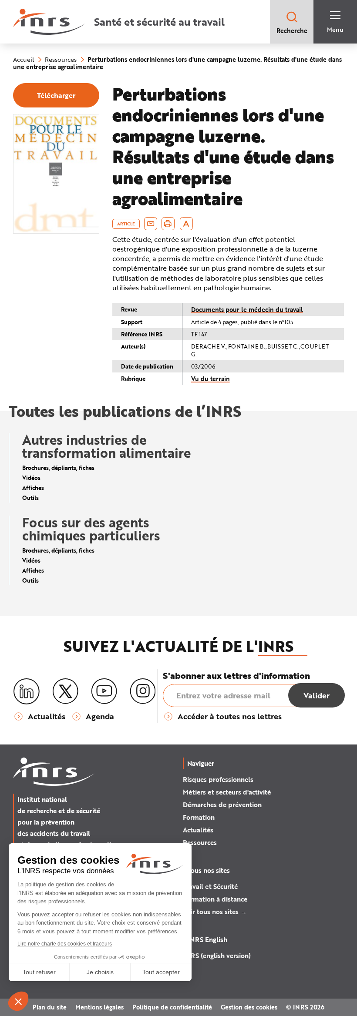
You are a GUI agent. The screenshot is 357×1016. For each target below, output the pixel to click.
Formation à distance (215, 899)
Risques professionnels (218, 779)
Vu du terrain (210, 378)
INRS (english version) (217, 955)
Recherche (291, 30)
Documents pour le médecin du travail (247, 309)
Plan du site (50, 1007)
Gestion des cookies (249, 1007)
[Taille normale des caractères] (186, 224)
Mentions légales (99, 1007)
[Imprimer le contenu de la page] (167, 223)
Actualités (198, 830)
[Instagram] (143, 691)
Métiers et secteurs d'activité (227, 792)
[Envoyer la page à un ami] (151, 224)
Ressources (200, 842)
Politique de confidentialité (172, 1007)
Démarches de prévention (222, 804)
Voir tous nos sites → (215, 911)
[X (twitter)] (65, 691)
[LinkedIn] (26, 691)
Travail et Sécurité (210, 886)
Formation (199, 817)
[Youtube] (104, 691)
